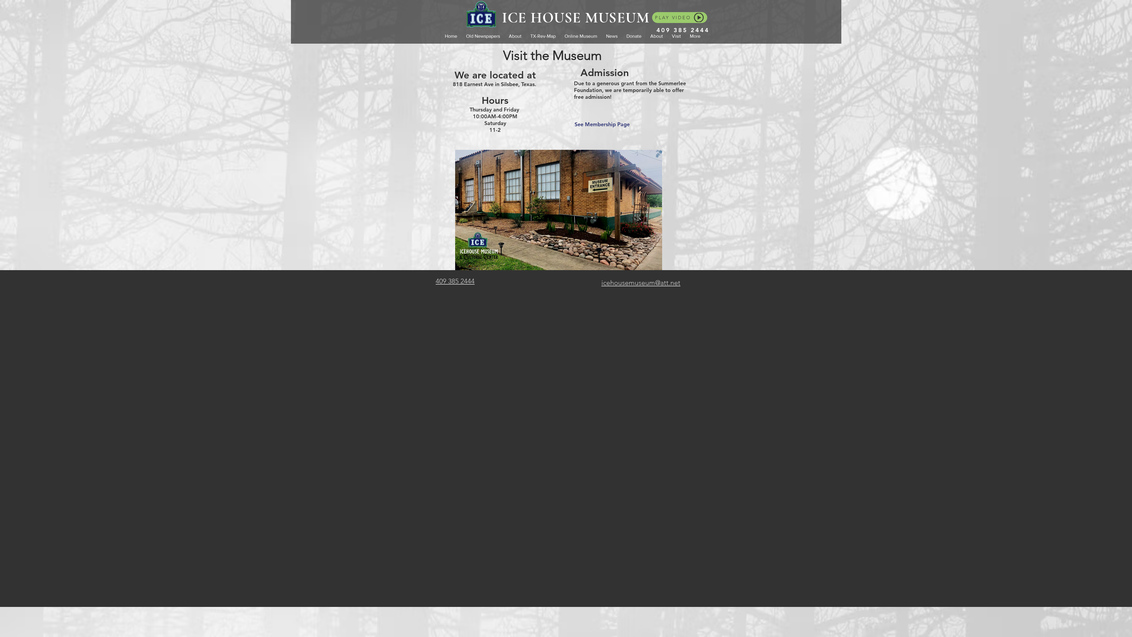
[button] (656, 36)
